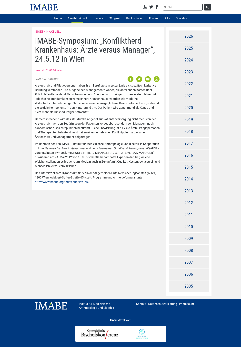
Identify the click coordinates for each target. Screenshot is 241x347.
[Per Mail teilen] (148, 79)
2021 (188, 95)
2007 (188, 262)
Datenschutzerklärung (162, 304)
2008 (188, 250)
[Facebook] (156, 7)
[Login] (146, 7)
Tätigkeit (115, 18)
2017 (188, 143)
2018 (188, 131)
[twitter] (152, 7)
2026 (188, 36)
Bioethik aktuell (77, 18)
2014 (188, 179)
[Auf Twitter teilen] (139, 79)
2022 (188, 83)
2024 (188, 60)
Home (58, 18)
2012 (188, 202)
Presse (153, 18)
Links (167, 18)
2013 (188, 190)
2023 (188, 71)
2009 (188, 238)
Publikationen (134, 18)
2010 (188, 226)
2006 (188, 274)
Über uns (98, 18)
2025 (188, 48)
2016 (188, 155)
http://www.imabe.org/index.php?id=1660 (62, 182)
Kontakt (141, 304)
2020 (188, 107)
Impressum (186, 304)
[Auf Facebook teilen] (130, 79)
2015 (188, 167)
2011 (188, 214)
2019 (188, 119)
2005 (188, 286)
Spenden (181, 18)
